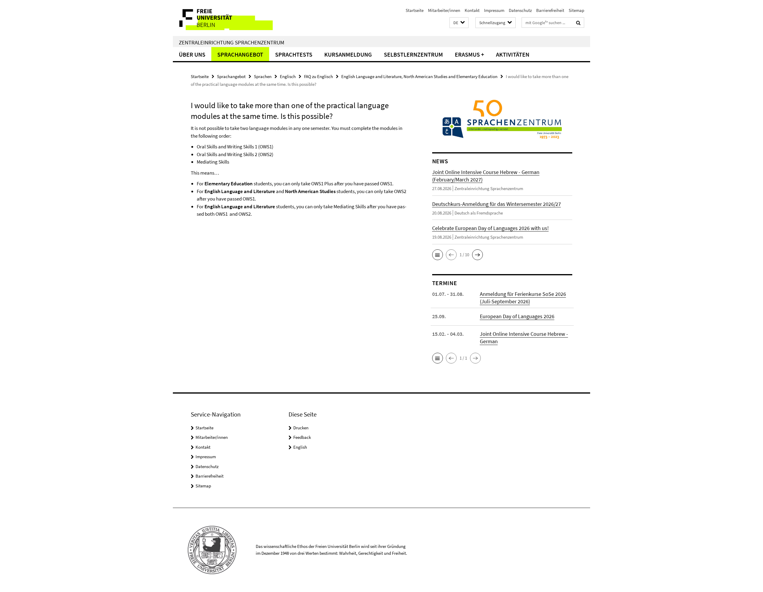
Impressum (494, 10)
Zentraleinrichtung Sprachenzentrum (231, 42)
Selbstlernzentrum (413, 54)
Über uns (192, 54)
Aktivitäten (512, 54)
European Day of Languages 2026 (517, 316)
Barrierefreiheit (550, 10)
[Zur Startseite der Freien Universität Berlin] (223, 18)
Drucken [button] (300, 428)
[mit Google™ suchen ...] (578, 22)
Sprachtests (293, 54)
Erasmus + (469, 54)
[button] (459, 22)
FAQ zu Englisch (318, 76)
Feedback (302, 437)
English (300, 447)
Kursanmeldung (348, 54)
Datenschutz (520, 10)
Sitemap (576, 10)
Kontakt (472, 10)
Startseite (415, 10)
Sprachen (263, 76)
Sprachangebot (240, 54)
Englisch (288, 76)
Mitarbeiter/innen (444, 10)
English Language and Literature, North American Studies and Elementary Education (419, 76)
